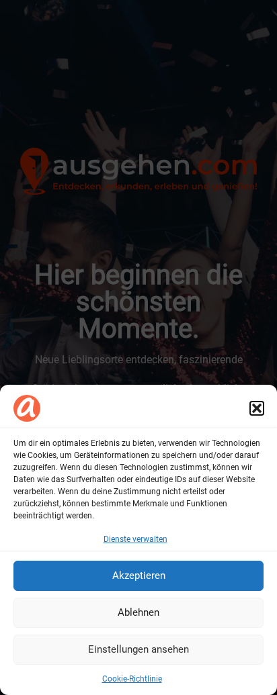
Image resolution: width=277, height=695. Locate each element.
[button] (257, 408)
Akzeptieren (138, 575)
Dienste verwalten (135, 539)
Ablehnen (138, 612)
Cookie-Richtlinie (132, 679)
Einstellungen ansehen (138, 649)
